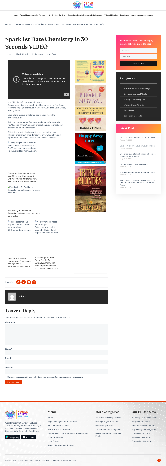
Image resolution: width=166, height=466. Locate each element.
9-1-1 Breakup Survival (56, 15)
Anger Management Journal (142, 15)
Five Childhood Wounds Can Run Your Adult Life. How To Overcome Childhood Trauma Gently (137, 182)
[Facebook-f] (159, 460)
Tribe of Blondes (111, 15)
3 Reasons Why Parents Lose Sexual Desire (137, 138)
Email (8, 358)
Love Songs (124, 15)
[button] (18, 282)
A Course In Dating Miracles (28, 24)
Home (15, 15)
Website (9, 367)
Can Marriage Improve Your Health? (134, 164)
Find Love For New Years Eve (72, 24)
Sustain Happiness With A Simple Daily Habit (137, 172)
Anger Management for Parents (32, 15)
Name (8, 349)
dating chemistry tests (50, 24)
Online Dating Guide (95, 24)
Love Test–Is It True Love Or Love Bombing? (137, 146)
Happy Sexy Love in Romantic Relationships (85, 15)
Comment (11, 322)
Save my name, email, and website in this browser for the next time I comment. (45, 377)
